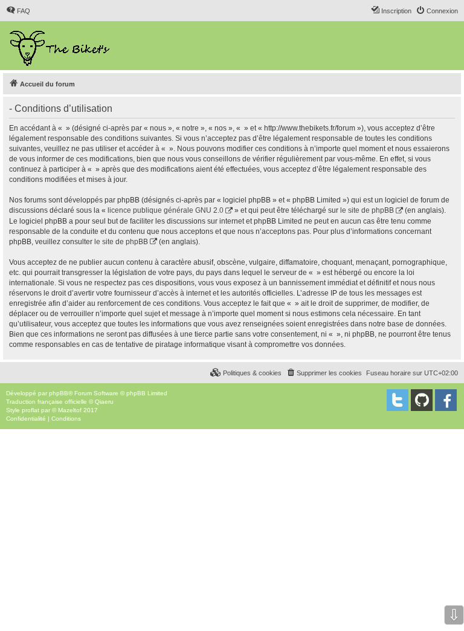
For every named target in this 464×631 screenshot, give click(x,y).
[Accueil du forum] (60, 45)
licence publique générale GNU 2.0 (166, 210)
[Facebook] (446, 400)
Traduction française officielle (46, 401)
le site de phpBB (367, 210)
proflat (30, 410)
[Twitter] (397, 400)
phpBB (58, 393)
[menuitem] (18, 11)
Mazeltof (70, 410)
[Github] (422, 400)
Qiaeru (104, 401)
